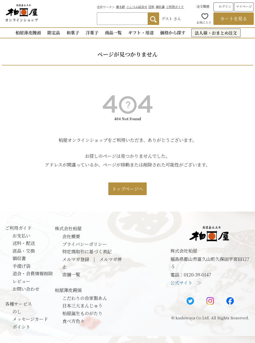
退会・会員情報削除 (32, 273)
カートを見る (233, 18)
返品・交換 (23, 250)
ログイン (225, 6)
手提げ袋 (21, 266)
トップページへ (127, 188)
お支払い (21, 235)
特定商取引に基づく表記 (87, 251)
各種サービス (18, 303)
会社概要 (71, 236)
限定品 (53, 32)
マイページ (244, 6)
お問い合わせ (25, 289)
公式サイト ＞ (185, 282)
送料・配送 (23, 243)
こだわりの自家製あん (84, 298)
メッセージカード (30, 319)
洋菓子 (92, 32)
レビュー (21, 281)
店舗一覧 (71, 274)
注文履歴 (202, 6)
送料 (151, 6)
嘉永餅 (120, 6)
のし (16, 311)
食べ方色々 (73, 321)
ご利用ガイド (175, 6)
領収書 (160, 6)
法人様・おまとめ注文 (216, 33)
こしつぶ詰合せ (136, 6)
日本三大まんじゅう (82, 305)
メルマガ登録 (75, 259)
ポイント (21, 326)
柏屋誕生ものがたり (82, 313)
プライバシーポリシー (84, 244)
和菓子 (72, 32)
